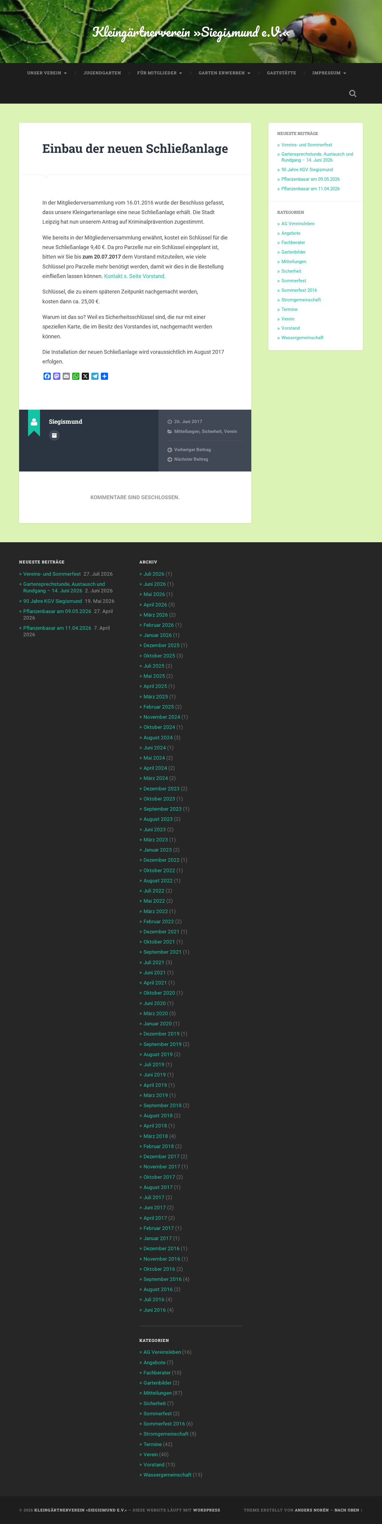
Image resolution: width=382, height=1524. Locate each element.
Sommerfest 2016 (299, 290)
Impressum (326, 73)
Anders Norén (312, 1510)
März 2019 (156, 1095)
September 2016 (163, 1279)
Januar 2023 (158, 850)
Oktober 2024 (159, 727)
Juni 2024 (155, 748)
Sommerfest (293, 280)
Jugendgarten (102, 73)
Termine (289, 309)
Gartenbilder (293, 252)
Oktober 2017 (159, 1177)
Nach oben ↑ (349, 1510)
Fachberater (293, 242)
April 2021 (155, 983)
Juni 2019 (155, 1075)
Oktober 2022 (159, 870)
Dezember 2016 (162, 1248)
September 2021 (163, 952)
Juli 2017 (154, 1197)
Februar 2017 (159, 1228)
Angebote (291, 233)
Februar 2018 (159, 1146)
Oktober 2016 (159, 1269)
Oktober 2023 (159, 799)
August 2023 (158, 819)
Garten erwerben (222, 73)
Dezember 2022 (162, 860)
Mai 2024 (154, 758)
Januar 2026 (158, 635)
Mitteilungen (186, 431)
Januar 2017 (158, 1238)
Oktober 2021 (159, 942)
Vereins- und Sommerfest (306, 145)
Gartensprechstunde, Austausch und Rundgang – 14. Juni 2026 (317, 157)
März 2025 (156, 697)
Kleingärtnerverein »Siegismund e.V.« (191, 31)
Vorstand (290, 328)
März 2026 (156, 615)
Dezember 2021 (162, 932)
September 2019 (163, 1044)
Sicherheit (212, 431)
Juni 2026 (155, 584)
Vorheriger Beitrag (192, 449)
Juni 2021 (155, 972)
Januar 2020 (158, 1024)
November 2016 (162, 1259)
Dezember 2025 (162, 645)
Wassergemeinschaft (302, 337)
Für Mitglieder (157, 73)
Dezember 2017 (162, 1156)
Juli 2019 (154, 1064)
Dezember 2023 (162, 789)
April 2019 (155, 1085)
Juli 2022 (154, 891)
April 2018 (155, 1126)
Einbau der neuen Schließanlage (135, 148)
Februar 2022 (159, 921)
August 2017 (158, 1187)
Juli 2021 (154, 962)
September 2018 (163, 1105)
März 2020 (156, 1013)
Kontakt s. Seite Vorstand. (135, 276)
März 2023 (156, 840)
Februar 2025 (159, 707)
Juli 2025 (154, 666)
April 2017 (155, 1218)
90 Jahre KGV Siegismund (307, 169)
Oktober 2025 (159, 656)
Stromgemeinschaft (301, 299)
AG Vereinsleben (298, 223)
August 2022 (158, 881)
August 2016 (158, 1289)
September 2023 (163, 809)
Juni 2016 (155, 1310)
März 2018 (156, 1136)
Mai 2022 (154, 901)
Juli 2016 (154, 1299)
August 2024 (158, 738)
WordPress (206, 1510)
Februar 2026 (159, 625)
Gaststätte (281, 73)
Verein (230, 431)
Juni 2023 (155, 829)
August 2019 (158, 1054)
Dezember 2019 (162, 1034)
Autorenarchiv (54, 435)
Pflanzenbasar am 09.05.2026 (310, 179)
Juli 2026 (154, 574)
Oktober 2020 (159, 993)
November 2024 (162, 717)
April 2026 (155, 605)
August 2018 (158, 1116)
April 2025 (155, 686)
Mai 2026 (154, 594)
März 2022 (156, 911)
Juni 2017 (155, 1207)
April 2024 (155, 768)
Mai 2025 (154, 676)
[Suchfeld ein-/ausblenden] (353, 93)
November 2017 (162, 1167)
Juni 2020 (155, 1003)
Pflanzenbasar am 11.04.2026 (310, 188)
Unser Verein (44, 73)
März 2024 (156, 778)
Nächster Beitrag (191, 459)
